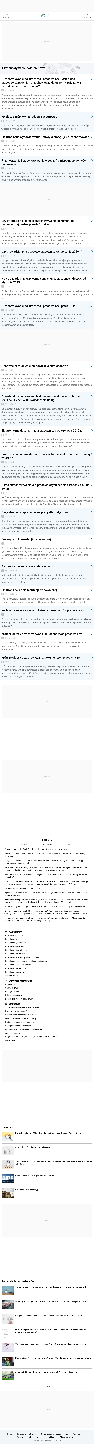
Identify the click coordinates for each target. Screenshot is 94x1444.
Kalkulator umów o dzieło (16, 954)
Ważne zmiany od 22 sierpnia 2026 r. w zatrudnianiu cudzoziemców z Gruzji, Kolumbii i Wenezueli (47, 907)
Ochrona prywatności (26, 1434)
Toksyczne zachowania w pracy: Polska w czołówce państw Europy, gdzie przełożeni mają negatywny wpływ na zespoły (43, 862)
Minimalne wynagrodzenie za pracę (20, 1018)
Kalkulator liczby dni (14, 935)
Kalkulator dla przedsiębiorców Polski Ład (23, 957)
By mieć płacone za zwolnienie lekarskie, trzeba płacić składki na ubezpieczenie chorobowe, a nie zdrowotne (47, 855)
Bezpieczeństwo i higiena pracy (19, 999)
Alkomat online (11, 976)
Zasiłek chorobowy (13, 1033)
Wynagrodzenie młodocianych (18, 1026)
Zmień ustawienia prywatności (54, 1434)
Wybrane (71, 844)
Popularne (23, 844)
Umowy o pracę (12, 988)
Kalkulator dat (11, 939)
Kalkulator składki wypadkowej (18, 965)
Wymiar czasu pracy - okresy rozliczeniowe (23, 1029)
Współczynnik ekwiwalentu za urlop (20, 1015)
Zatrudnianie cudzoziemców (18, 1281)
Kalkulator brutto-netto (14, 946)
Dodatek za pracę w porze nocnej (19, 1022)
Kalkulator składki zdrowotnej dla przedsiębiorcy (26, 961)
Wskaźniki (14, 1004)
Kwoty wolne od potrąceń (16, 1011)
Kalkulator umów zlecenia (16, 950)
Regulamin (77, 1434)
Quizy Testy (10, 1040)
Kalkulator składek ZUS (15, 968)
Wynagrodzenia (12, 992)
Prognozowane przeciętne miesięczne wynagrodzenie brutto (31, 1037)
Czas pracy (10, 984)
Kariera (20, 1437)
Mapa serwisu (66, 1437)
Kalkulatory (15, 932)
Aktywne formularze (20, 980)
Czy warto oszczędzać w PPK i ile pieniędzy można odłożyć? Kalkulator (35, 849)
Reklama (52, 1437)
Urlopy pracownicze (13, 995)
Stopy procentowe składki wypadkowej (22, 1007)
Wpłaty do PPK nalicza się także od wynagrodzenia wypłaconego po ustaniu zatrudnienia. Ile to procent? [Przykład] (45, 894)
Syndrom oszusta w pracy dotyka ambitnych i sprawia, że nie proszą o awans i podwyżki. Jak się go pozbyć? (46, 875)
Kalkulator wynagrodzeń (15, 943)
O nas (9, 1434)
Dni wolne (7, 1127)
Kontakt (39, 1437)
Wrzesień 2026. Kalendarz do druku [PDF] (22, 888)
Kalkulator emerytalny (14, 972)
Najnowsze (47, 844)
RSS (29, 1437)
